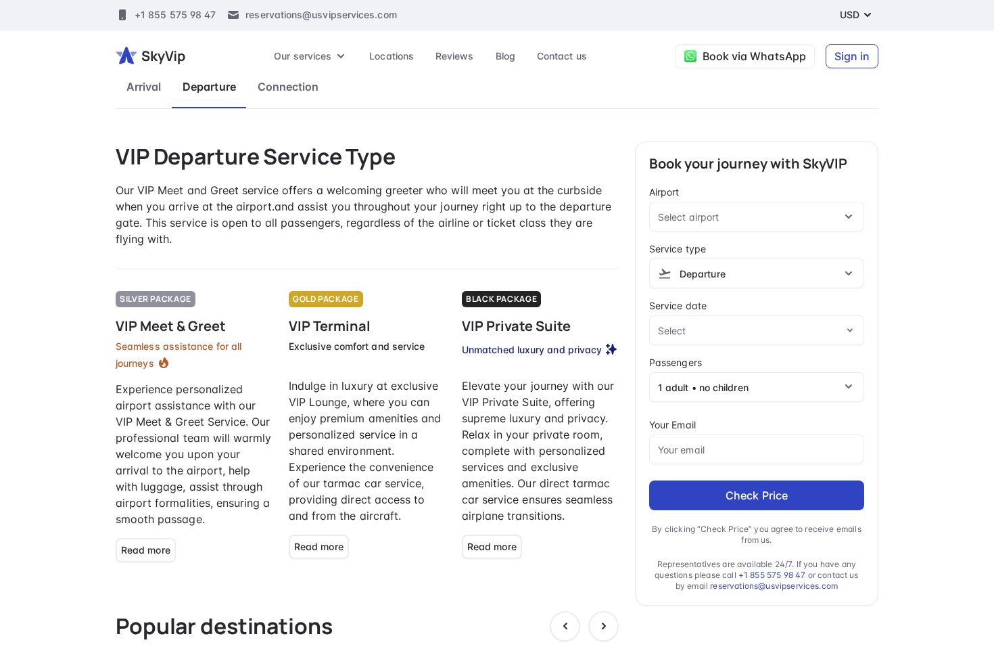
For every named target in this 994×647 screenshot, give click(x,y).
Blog (505, 56)
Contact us (562, 56)
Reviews (454, 56)
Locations (391, 56)
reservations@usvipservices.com (320, 14)
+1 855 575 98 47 (175, 14)
